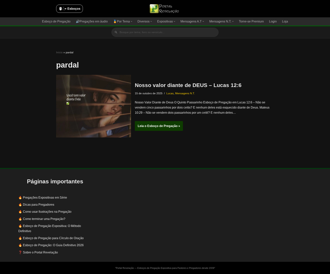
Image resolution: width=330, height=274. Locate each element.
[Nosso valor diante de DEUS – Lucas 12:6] (93, 106)
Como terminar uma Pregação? (44, 218)
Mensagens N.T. (185, 93)
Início (59, 52)
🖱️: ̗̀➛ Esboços (69, 8)
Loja (285, 21)
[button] (131, 21)
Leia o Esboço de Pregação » (157, 127)
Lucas (170, 93)
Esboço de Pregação (56, 21)
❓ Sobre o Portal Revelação (38, 252)
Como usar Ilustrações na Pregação (47, 211)
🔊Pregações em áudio (92, 21)
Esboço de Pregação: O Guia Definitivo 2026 (53, 245)
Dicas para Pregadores (38, 204)
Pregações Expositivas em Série (45, 197)
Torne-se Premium (251, 21)
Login (273, 21)
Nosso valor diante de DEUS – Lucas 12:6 (188, 85)
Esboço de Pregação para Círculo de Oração (53, 238)
